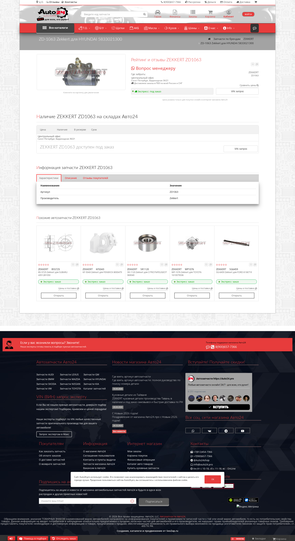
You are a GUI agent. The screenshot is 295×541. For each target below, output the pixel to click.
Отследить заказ (66, 538)
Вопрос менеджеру (155, 68)
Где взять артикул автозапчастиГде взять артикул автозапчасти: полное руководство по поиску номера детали (146, 380)
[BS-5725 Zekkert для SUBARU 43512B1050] (58, 242)
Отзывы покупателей (95, 178)
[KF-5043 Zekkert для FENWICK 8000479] (103, 242)
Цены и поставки (67, 288)
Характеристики (48, 178)
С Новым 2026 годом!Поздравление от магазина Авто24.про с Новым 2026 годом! (144, 417)
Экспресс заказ (52, 281)
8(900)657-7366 (225, 347)
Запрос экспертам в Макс (54, 434)
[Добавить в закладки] (253, 64)
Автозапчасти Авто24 (172, 516)
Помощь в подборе (34, 538)
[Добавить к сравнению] (257, 64)
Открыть (59, 295)
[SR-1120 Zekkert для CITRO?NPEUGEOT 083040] (147, 242)
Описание (71, 178)
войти (248, 14)
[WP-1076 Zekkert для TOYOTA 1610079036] (192, 242)
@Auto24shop (201, 460)
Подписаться (154, 501)
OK (212, 479)
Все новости (119, 431)
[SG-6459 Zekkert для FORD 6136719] (236, 242)
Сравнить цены (248, 85)
